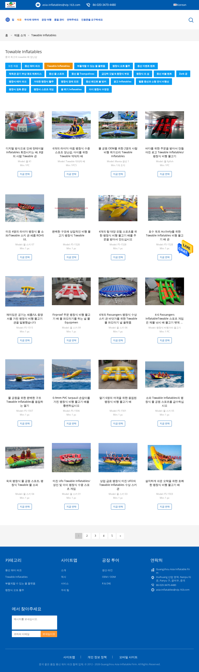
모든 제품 (13, 66)
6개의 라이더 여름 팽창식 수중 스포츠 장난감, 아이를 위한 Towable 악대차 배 (71, 152)
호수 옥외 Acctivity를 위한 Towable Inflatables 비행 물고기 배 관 (164, 235)
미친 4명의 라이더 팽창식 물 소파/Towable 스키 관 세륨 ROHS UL (24, 235)
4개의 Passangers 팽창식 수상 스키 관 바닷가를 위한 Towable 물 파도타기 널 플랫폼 (118, 318)
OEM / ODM (109, 577)
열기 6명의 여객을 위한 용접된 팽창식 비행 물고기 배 (118, 399)
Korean (181, 5)
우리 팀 (65, 590)
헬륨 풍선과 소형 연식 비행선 (154, 81)
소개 (63, 570)
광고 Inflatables (122, 81)
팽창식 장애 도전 (70, 81)
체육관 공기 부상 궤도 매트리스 (25, 73)
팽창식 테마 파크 (17, 81)
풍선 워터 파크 (32, 66)
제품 (19, 19)
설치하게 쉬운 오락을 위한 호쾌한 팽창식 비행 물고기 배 (164, 483)
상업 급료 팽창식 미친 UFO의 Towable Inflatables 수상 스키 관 (118, 485)
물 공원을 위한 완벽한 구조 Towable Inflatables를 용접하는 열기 (24, 401)
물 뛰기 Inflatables (71, 89)
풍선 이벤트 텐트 (146, 66)
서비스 (65, 583)
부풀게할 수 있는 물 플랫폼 (91, 66)
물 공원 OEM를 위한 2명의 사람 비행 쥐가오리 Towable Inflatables (118, 152)
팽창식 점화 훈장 (17, 89)
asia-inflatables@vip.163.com (61, 5)
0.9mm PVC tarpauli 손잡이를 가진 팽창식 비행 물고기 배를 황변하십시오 (71, 401)
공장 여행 (46, 19)
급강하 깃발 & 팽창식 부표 (115, 73)
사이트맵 (69, 657)
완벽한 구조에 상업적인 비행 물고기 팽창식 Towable (71, 233)
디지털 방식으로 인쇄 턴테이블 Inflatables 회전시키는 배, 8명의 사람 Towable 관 (25, 152)
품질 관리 (59, 19)
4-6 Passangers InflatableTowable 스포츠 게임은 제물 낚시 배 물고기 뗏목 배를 (165, 320)
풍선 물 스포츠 (56, 73)
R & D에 (106, 583)
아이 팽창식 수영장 (99, 89)
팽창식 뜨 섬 (142, 73)
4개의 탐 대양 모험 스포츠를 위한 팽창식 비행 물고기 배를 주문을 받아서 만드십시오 (118, 235)
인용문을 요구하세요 (92, 19)
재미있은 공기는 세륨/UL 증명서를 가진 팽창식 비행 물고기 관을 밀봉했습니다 (24, 318)
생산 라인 (107, 570)
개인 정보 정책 (97, 657)
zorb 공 (183, 73)
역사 (63, 577)
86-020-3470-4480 (104, 5)
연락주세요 (73, 19)
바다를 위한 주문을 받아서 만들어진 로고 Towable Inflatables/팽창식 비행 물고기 (164, 152)
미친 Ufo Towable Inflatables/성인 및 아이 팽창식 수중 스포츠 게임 (71, 485)
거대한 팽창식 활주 (44, 81)
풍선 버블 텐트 (164, 73)
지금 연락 (25, 174)
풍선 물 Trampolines (83, 73)
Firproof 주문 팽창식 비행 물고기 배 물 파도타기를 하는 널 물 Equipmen (71, 318)
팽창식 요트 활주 (121, 66)
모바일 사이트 (128, 657)
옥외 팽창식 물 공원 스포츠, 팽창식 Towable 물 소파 (24, 483)
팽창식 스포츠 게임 (44, 89)
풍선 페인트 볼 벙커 (96, 81)
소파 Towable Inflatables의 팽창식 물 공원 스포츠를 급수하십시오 (164, 401)
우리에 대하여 (31, 19)
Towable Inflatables (43, 35)
